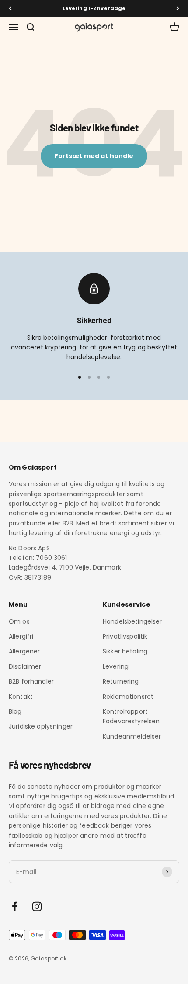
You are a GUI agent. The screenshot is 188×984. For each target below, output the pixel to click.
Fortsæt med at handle (94, 156)
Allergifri (21, 636)
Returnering (121, 681)
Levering (116, 666)
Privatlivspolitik (125, 636)
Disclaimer (25, 666)
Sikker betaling (125, 651)
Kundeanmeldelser (132, 736)
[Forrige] (10, 8)
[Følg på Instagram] (37, 906)
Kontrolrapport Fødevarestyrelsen (131, 716)
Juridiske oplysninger (41, 726)
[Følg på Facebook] (15, 906)
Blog (15, 711)
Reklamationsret (128, 696)
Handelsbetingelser (132, 621)
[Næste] (177, 8)
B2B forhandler (31, 681)
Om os (19, 621)
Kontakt (21, 696)
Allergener (24, 651)
